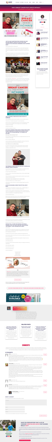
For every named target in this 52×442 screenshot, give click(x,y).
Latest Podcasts (22, 2)
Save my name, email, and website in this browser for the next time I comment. (16, 413)
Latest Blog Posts (17, 2)
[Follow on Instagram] (41, 22)
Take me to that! (17, 279)
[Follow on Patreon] (43, 22)
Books (27, 2)
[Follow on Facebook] (40, 22)
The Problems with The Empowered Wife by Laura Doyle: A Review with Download (44, 44)
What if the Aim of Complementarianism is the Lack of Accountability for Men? (44, 51)
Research (29, 9)
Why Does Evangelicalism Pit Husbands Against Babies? (44, 32)
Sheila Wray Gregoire (21, 9)
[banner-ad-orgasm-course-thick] (18, 36)
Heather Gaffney (11, 363)
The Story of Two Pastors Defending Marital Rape (44, 62)
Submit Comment (43, 415)
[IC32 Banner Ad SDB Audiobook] (23, 301)
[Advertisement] (42, 81)
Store (25, 2)
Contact (37, 2)
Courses (30, 2)
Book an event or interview (8, 433)
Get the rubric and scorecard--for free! (25, 440)
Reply (45, 354)
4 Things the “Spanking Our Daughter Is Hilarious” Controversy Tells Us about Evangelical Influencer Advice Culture (40, 328)
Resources (33, 2)
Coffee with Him (14, 78)
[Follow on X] (44, 22)
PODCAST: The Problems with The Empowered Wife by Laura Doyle (44, 38)
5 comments (32, 9)
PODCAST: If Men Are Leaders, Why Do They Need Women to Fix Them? (44, 57)
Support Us (40, 2)
